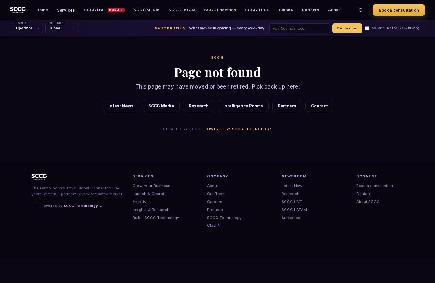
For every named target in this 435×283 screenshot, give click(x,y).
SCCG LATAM (181, 9)
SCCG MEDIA (146, 9)
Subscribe (347, 28)
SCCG (217, 57)
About (334, 9)
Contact (319, 106)
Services (66, 10)
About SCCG (368, 201)
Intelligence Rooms (243, 106)
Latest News (120, 106)
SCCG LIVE (103, 9)
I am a (21, 22)
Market (56, 22)
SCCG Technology (224, 217)
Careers (214, 201)
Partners (310, 9)
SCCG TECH (257, 9)
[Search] (360, 10)
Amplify (139, 201)
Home (42, 9)
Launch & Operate (150, 193)
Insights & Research (151, 209)
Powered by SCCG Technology (238, 129)
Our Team (216, 193)
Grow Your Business (151, 185)
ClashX (286, 9)
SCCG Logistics (220, 9)
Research (199, 106)
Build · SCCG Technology (156, 217)
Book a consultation (399, 10)
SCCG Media (161, 106)
